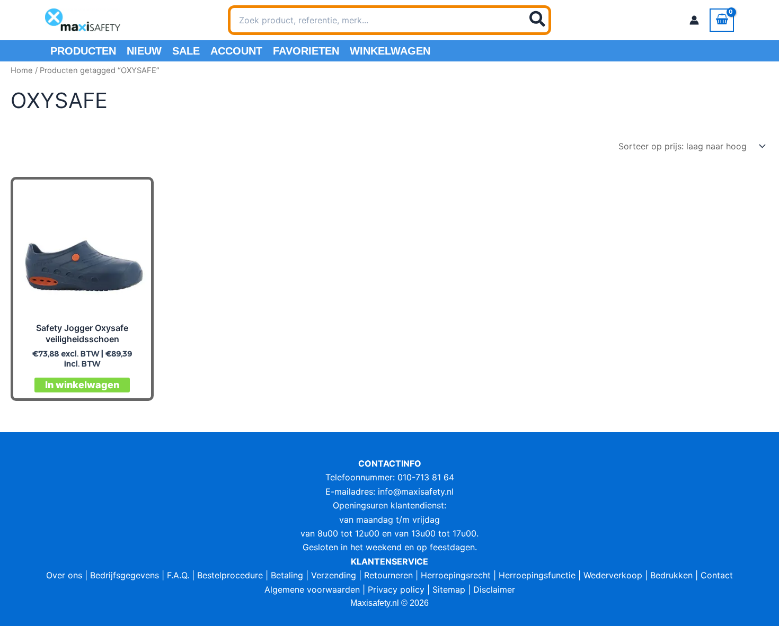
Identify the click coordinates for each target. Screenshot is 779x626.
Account (236, 51)
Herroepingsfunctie (537, 575)
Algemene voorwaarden (312, 589)
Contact (717, 575)
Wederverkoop (612, 575)
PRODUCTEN (83, 51)
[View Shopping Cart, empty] (722, 20)
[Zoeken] (537, 20)
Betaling (287, 575)
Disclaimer (494, 589)
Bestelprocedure (230, 575)
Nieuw (144, 51)
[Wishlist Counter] (565, 20)
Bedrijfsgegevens (124, 575)
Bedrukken (671, 575)
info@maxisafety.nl (416, 491)
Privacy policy (396, 589)
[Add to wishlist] (134, 197)
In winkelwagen (82, 384)
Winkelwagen (390, 51)
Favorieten (306, 51)
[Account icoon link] (694, 20)
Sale (186, 51)
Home (22, 70)
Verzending (333, 575)
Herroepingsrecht (456, 575)
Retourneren (388, 575)
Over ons (64, 575)
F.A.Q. (178, 575)
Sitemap (448, 589)
